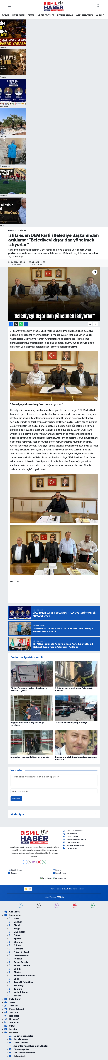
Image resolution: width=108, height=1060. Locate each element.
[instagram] (56, 905)
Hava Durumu (72, 834)
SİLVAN (17, 972)
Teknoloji (18, 985)
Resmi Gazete (20, 962)
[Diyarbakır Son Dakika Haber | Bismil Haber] (53, 6)
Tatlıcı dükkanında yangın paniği (71, 723)
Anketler (14, 1022)
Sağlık (16, 969)
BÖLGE (5, 15)
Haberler (12, 230)
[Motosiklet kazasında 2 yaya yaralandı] (32, 742)
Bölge (23, 230)
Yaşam (17, 996)
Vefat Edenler (20, 992)
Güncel (17, 945)
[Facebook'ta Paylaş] (11, 324)
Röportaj (14, 1016)
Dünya (17, 935)
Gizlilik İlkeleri (16, 870)
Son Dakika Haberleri (75, 845)
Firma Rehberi (61, 873)
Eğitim (17, 938)
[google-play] (60, 878)
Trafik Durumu (72, 837)
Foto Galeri (15, 999)
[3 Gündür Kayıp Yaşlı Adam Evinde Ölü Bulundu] (76, 674)
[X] (30, 862)
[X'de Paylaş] (16, 324)
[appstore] (46, 878)
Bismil (16, 925)
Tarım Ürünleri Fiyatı (24, 982)
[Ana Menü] (9, 6)
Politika (17, 959)
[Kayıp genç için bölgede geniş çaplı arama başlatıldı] (76, 742)
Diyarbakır (19, 932)
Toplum (17, 989)
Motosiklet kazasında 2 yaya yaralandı (30, 757)
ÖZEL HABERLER (84, 15)
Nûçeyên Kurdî (21, 952)
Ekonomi (18, 942)
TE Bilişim (60, 897)
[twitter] (38, 905)
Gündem (18, 949)
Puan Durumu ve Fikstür (76, 839)
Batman (17, 922)
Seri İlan (13, 1012)
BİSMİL (31, 15)
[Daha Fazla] (26, 324)
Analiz (17, 918)
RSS (29, 889)
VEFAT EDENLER (46, 15)
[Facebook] (25, 862)
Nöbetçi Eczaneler (74, 831)
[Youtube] (39, 862)
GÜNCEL (100, 15)
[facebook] (20, 905)
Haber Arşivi (72, 848)
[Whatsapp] (44, 862)
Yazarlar (13, 1006)
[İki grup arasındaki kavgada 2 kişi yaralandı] (32, 708)
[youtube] (74, 905)
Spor (16, 979)
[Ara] (98, 6)
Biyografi (14, 1019)
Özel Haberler (21, 955)
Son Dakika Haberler (24, 975)
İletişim (14, 873)
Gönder (16, 799)
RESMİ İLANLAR (65, 15)
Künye (58, 870)
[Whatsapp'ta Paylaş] (21, 324)
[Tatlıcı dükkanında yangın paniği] (76, 708)
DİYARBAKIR (18, 15)
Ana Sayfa (14, 912)
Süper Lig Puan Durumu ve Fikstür (30, 1046)
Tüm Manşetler (73, 843)
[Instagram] (34, 862)
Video (12, 1002)
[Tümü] (96, 814)
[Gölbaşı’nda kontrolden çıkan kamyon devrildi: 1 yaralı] (32, 674)
